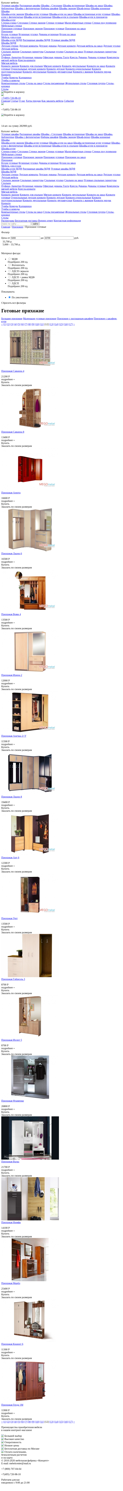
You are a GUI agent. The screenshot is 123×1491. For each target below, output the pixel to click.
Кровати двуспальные (74, 66)
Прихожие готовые (11, 28)
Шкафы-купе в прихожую (93, 17)
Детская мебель (9, 48)
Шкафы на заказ (94, 5)
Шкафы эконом (67, 8)
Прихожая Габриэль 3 (13, 979)
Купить (5, 382)
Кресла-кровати (26, 60)
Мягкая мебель (9, 63)
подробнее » (8, 379)
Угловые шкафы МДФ (63, 40)
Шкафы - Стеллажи (51, 5)
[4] (15, 324)
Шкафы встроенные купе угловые (92, 14)
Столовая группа (96, 83)
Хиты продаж (33, 101)
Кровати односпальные (78, 69)
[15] (61, 324)
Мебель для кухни (11, 37)
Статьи (14, 101)
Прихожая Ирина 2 (11, 675)
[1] (4, 324)
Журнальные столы (75, 83)
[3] (11, 324)
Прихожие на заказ (75, 28)
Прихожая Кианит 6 (12, 1344)
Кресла (74, 57)
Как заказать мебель (52, 101)
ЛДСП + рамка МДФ (23, 277)
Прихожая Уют (9, 918)
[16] (66, 324)
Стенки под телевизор (104, 22)
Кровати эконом (10, 66)
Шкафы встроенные (74, 5)
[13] (51, 324)
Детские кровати (66, 45)
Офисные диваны (53, 57)
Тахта (66, 57)
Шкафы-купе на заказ (61, 14)
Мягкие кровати (52, 66)
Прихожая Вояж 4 (11, 614)
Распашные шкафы (30, 5)
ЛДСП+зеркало (20, 271)
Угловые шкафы (10, 5)
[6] (22, 324)
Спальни (6, 54)
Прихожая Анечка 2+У (13, 736)
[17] (71, 324)
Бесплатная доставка (26, 220)
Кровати (6, 74)
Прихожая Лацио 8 (11, 796)
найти (35, 224)
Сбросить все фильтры (13, 302)
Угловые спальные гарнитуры (100, 51)
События (69, 101)
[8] (29, 324)
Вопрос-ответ (45, 220)
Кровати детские (55, 69)
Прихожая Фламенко (12, 1100)
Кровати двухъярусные (59, 71)
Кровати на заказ (96, 66)
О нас (22, 101)
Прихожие (7, 31)
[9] (33, 324)
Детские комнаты (28, 45)
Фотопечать (18, 265)
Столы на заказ (34, 83)
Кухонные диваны (32, 57)
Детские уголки (111, 45)
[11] (42, 324)
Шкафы (5, 11)
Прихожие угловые (53, 28)
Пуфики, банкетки (11, 57)
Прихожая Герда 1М (12, 1404)
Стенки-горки (9, 22)
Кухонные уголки (28, 34)
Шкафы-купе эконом (12, 14)
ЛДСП (15, 283)
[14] (56, 324)
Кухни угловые (9, 34)
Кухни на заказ (67, 34)
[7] (26, 324)
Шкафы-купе (8, 20)
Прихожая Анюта (10, 492)
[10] (37, 324)
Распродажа (7, 220)
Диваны (82, 57)
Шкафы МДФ (8, 43)
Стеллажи (23, 22)
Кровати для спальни (31, 66)
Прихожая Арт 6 (10, 857)
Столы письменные (54, 83)
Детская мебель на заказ (89, 45)
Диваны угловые (97, 57)
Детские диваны (48, 45)
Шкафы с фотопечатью (27, 8)
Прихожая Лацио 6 (11, 553)
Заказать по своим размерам (16, 385)
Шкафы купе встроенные (38, 17)
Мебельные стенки (11, 25)
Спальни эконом (10, 51)
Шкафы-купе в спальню (65, 17)
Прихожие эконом (33, 28)
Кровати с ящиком (83, 71)
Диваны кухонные (49, 34)
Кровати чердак (102, 71)
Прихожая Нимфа (11, 1222)
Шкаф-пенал (83, 8)
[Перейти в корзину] (13, 92)
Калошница (25, 77)
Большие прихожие (11, 318)
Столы (4, 89)
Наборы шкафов (49, 8)
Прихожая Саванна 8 (12, 431)
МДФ (15, 259)
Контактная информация (67, 220)
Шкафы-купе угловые (37, 14)
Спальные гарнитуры (32, 51)
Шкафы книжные (100, 8)
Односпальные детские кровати (28, 69)
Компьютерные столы (13, 83)
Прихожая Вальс (10, 1161)
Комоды (13, 77)
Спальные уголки (54, 51)
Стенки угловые (55, 22)
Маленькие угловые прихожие (39, 318)
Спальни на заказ (73, 51)
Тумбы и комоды (10, 80)
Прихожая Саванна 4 (12, 371)
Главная (5, 101)
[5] (18, 324)
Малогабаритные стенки (78, 22)
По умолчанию (20, 297)
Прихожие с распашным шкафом (75, 318)
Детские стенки (9, 45)
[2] (8, 324)
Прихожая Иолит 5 (11, 1040)
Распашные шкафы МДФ (36, 40)
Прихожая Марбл (10, 1283)
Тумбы (5, 77)
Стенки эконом (37, 22)
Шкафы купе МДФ (11, 40)
